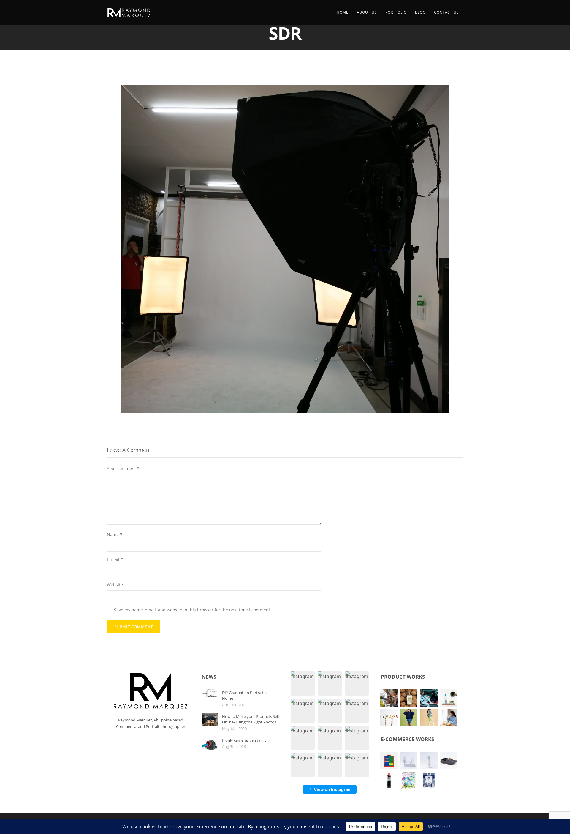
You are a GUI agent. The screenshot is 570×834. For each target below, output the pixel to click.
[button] (303, 683)
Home (343, 12)
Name (114, 534)
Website (115, 584)
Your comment (123, 468)
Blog (420, 12)
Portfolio (396, 12)
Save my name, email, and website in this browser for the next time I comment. (192, 610)
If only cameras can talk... (244, 740)
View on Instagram (333, 789)
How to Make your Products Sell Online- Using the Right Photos (250, 719)
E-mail (115, 559)
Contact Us (446, 12)
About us (367, 12)
